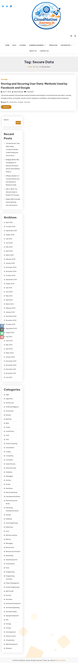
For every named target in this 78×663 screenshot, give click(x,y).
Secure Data (13, 102)
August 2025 (10, 235)
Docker (8, 484)
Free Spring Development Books (12, 509)
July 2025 (9, 239)
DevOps (8, 480)
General (8, 515)
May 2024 (9, 296)
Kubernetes (9, 527)
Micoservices (10, 547)
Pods (7, 568)
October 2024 (10, 275)
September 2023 (11, 328)
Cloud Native (10, 447)
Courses (22, 45)
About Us (33, 51)
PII (7, 102)
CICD (7, 435)
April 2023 (9, 349)
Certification (10, 431)
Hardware (9, 519)
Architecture (10, 403)
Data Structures (11, 468)
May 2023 (9, 345)
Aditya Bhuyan (18, 92)
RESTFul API (10, 591)
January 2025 (10, 263)
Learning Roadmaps (36, 45)
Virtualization (10, 640)
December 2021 (11, 369)
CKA (7, 439)
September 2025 (11, 230)
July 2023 (9, 336)
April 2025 (9, 251)
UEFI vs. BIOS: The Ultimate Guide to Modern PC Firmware (12, 192)
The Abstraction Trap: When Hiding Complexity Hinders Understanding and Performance (13, 149)
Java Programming (12, 523)
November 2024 (11, 271)
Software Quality (11, 611)
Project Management (12, 583)
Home (7, 45)
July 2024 (9, 288)
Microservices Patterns (13, 551)
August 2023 (10, 332)
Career (8, 427)
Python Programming (12, 587)
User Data (27, 102)
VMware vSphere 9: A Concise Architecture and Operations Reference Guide (12, 180)
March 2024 (10, 304)
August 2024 (10, 283)
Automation (10, 411)
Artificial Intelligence (12, 407)
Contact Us (44, 51)
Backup (8, 415)
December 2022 (11, 361)
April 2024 (9, 300)
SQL (7, 620)
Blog (14, 45)
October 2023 (10, 324)
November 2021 (11, 373)
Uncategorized (11, 632)
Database (9, 472)
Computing (9, 456)
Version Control (11, 636)
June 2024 (9, 292)
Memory (8, 539)
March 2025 (10, 255)
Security (8, 595)
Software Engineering (13, 607)
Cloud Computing (11, 443)
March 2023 (10, 353)
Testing (8, 628)
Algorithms (9, 399)
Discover (6, 107)
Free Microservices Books (11, 502)
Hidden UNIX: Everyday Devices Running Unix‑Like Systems (13, 202)
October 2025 (10, 226)
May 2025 (9, 247)
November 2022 (11, 365)
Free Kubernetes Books (13, 496)
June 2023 (9, 341)
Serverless (9, 599)
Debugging (9, 476)
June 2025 (9, 243)
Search (6, 120)
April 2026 (9, 222)
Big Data (8, 419)
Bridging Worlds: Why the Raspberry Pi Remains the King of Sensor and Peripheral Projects (13, 166)
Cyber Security (10, 464)
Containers (9, 460)
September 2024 (11, 279)
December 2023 (11, 316)
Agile (7, 394)
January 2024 (10, 312)
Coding (8, 452)
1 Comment (30, 92)
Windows (9, 648)
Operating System (12, 560)
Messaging (9, 543)
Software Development (13, 603)
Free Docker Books (11, 492)
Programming (10, 572)
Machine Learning (11, 535)
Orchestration (10, 564)
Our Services (65, 45)
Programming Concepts (10, 577)
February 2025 (10, 259)
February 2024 (10, 308)
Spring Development (12, 616)
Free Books (53, 45)
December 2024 (11, 267)
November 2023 (11, 320)
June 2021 (9, 377)
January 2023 (10, 357)
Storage (4, 79)
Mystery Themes (60, 660)
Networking (9, 555)
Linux (7, 531)
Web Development (12, 644)
